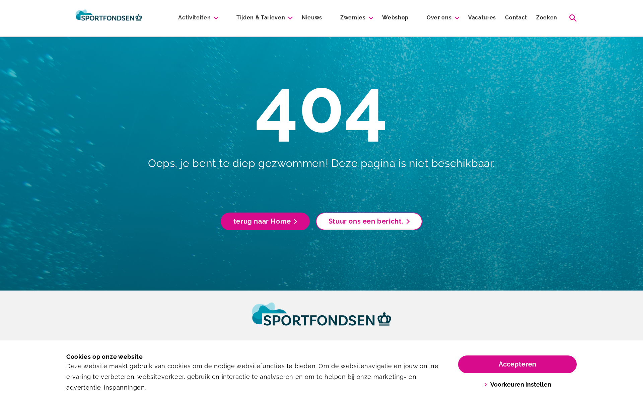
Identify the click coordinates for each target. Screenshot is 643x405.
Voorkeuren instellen (520, 384)
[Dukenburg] (108, 18)
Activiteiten (194, 17)
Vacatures (482, 17)
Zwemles (353, 17)
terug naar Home (262, 221)
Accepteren (517, 364)
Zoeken (546, 17)
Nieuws (312, 17)
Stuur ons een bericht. (366, 221)
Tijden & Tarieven (260, 17)
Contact (516, 17)
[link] (321, 320)
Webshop (395, 17)
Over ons (439, 17)
